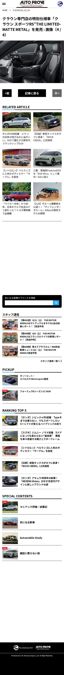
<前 (7, 93)
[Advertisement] (32, 258)
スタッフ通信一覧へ (50, 360)
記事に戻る (32, 93)
